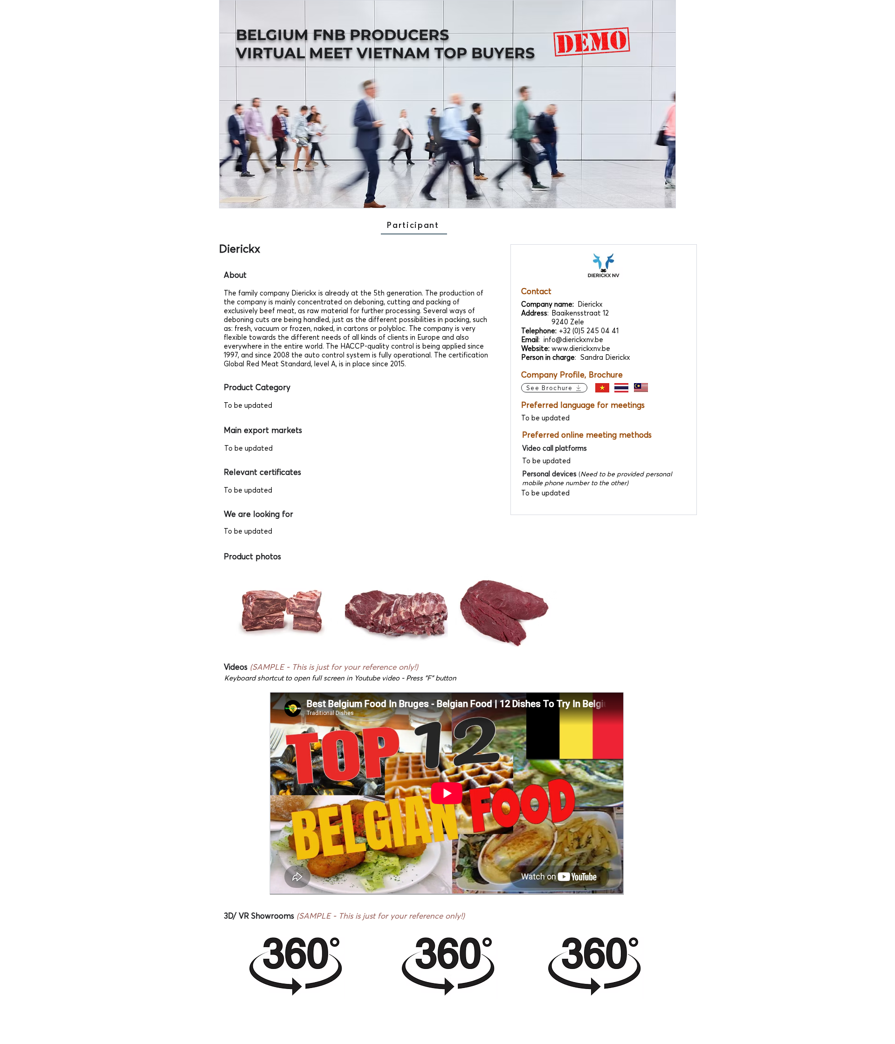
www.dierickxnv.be (580, 348)
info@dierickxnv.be (573, 339)
